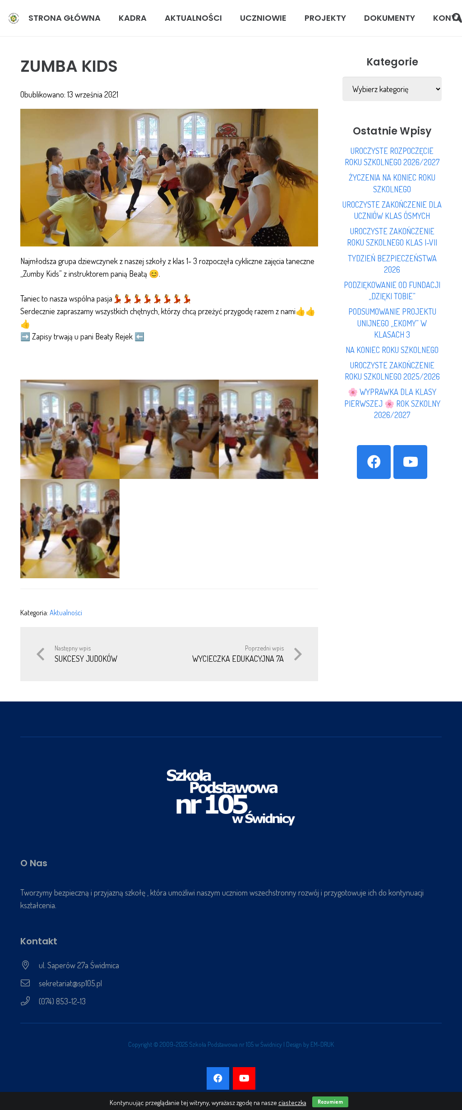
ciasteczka (292, 1102)
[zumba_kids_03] (268, 429)
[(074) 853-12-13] (29, 1001)
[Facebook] (374, 462)
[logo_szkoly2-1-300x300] (13, 18)
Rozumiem (330, 1101)
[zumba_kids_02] (70, 429)
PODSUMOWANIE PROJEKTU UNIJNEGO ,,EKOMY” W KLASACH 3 (392, 323)
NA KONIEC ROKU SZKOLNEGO (392, 350)
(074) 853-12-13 (62, 1001)
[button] (152, 18)
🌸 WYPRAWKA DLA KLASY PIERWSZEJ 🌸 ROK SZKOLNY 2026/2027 (392, 403)
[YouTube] (410, 462)
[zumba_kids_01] (169, 429)
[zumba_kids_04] (70, 528)
